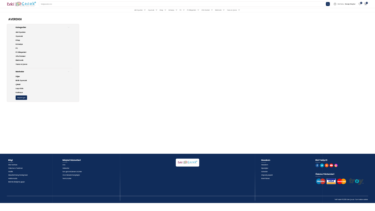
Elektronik (218, 10)
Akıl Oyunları (138, 10)
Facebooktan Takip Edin (317, 165)
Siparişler (264, 168)
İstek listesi (265, 178)
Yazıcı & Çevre (232, 10)
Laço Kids (19, 88)
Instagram (336, 165)
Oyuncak (151, 10)
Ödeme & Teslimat (15, 168)
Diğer (18, 76)
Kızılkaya (19, 92)
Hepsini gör (21, 98)
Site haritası (12, 165)
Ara (63, 165)
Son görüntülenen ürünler (72, 171)
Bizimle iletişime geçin (16, 182)
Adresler (264, 171)
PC (181, 10)
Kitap (161, 10)
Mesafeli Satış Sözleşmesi (18, 175)
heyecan (322, 165)
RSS (327, 165)
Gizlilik (10, 171)
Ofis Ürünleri (205, 10)
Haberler (65, 168)
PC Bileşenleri (191, 10)
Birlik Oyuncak (21, 80)
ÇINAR (18, 84)
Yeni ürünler (66, 178)
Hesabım (264, 165)
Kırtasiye (171, 10)
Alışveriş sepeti (267, 175)
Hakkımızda (12, 178)
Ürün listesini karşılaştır (71, 175)
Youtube (331, 165)
